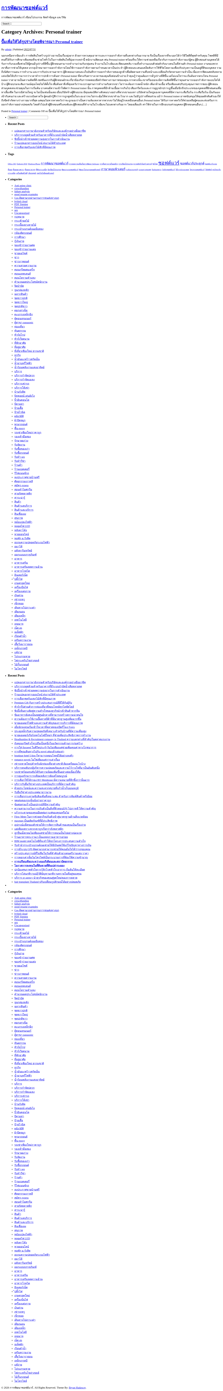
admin (8, 49)
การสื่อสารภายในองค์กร (109, 164)
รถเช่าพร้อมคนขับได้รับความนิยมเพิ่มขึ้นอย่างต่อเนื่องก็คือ (47, 771)
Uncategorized (21, 213)
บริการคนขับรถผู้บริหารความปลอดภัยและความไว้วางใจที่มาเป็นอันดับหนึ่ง (57, 767)
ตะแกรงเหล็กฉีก (23, 314)
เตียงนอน (19, 611)
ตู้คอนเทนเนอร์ (22, 318)
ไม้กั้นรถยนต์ (21, 664)
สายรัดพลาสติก (23, 493)
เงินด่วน (18, 595)
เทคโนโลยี (20, 619)
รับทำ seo (19, 457)
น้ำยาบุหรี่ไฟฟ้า (23, 363)
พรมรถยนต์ (20, 424)
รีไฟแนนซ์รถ (21, 473)
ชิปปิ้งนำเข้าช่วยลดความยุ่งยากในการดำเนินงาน (42, 139)
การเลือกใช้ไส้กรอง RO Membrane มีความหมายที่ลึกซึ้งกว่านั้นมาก (52, 780)
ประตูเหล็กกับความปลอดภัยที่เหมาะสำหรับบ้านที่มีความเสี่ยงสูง (50, 731)
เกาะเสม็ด (12, 173)
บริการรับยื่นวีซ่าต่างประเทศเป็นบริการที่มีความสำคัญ (45, 784)
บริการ (18, 371)
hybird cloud (20, 201)
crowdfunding (21, 188)
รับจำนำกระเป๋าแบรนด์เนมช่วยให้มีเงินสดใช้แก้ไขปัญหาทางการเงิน (52, 845)
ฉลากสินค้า (21, 294)
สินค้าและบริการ (23, 509)
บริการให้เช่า (21, 387)
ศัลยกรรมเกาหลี (23, 481)
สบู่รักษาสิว (216, 170)
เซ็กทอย (19, 603)
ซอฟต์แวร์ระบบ (211, 164)
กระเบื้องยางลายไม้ (25, 224)
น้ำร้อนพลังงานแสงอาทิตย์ (29, 367)
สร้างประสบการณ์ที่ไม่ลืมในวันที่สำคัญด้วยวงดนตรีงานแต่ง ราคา (51, 853)
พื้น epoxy (19, 428)
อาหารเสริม (21, 562)
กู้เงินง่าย (19, 241)
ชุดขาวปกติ (20, 298)
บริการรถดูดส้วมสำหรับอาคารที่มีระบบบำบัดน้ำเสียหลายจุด (48, 135)
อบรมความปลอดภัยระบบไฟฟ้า (32, 542)
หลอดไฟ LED (22, 526)
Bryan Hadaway (77, 1387)
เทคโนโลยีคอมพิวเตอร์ (45, 173)
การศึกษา (19, 237)
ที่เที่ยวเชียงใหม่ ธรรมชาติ (29, 351)
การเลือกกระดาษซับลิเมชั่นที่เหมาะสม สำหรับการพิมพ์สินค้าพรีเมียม (53, 796)
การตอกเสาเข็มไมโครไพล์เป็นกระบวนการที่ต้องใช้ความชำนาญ (51, 857)
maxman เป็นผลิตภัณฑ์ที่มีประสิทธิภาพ (35, 820)
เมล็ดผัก (18, 632)
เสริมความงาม (22, 640)
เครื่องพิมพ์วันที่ (21, 173)
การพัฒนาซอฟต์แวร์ (24, 8)
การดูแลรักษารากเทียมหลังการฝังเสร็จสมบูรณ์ (40, 776)
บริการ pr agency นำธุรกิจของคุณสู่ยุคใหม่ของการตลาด (45, 877)
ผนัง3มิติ (19, 416)
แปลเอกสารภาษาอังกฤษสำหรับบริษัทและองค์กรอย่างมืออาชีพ (50, 130)
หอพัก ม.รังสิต (22, 538)
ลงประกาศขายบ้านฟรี (27, 477)
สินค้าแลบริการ (23, 505)
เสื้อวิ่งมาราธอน (23, 644)
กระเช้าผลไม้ (21, 220)
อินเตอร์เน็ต (21, 575)
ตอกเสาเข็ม (21, 310)
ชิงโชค (155, 164)
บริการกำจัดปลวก (24, 375)
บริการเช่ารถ (21, 383)
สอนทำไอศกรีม (23, 489)
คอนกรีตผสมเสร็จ (24, 269)
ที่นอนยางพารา (18, 170)
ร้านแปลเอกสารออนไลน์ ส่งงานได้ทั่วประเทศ (40, 143)
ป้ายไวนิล (19, 412)
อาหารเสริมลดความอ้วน (28, 566)
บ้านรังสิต (19, 391)
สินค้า (17, 501)
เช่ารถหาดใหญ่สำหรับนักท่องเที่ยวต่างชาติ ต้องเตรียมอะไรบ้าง (50, 763)
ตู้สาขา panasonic (23, 322)
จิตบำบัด (19, 286)
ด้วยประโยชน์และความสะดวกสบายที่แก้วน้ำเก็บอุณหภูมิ (46, 788)
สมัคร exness (21, 485)
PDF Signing (21, 204)
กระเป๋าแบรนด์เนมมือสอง (28, 229)
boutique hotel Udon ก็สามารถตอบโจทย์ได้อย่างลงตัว (43, 755)
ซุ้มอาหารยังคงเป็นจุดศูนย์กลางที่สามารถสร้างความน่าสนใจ (48, 714)
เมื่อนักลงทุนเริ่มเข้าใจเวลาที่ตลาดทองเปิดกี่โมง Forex (44, 727)
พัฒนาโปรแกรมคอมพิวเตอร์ (89, 170)
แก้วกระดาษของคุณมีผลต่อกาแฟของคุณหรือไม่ (41, 812)
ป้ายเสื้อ (18, 408)
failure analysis (22, 191)
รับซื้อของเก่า (22, 448)
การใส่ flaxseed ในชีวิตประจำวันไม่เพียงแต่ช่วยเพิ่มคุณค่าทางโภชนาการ (55, 747)
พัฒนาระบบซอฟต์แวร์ (70, 170)
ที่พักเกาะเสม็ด (41, 170)
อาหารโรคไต (22, 571)
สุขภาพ (18, 518)
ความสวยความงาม (25, 265)
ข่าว (16, 257)
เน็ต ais (18, 628)
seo (16, 210)
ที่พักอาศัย (20, 343)
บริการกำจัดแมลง (24, 379)
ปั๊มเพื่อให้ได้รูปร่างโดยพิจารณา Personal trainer (42, 42)
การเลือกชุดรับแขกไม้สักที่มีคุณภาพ (35, 147)
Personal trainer (19, 111)
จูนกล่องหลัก (21, 290)
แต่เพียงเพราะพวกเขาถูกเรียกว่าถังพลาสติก (38, 828)
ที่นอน (10, 170)
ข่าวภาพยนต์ (21, 261)
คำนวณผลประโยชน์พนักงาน (30, 281)
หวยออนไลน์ (21, 534)
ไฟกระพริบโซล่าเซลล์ (26, 660)
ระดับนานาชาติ (132, 170)
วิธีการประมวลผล (182, 170)
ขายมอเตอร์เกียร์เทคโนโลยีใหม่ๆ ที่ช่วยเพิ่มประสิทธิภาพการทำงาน (52, 735)
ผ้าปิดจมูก (19, 420)
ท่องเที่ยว (19, 326)
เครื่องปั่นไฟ (21, 587)
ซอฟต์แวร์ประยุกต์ (192, 163)
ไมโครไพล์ (20, 668)
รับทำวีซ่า (19, 461)
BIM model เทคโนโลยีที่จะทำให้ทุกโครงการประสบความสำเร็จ (50, 841)
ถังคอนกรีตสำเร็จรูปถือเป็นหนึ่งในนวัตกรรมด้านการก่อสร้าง (48, 743)
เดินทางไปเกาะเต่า (24, 607)
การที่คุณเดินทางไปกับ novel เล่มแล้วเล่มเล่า (39, 751)
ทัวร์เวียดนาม (22, 338)
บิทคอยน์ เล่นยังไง (24, 395)
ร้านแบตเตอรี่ (22, 469)
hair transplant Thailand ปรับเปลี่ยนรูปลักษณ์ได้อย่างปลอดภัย (47, 881)
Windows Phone (34, 164)
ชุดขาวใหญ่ (21, 302)
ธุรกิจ (17, 355)
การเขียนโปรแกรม (126, 164)
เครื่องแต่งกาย (22, 591)
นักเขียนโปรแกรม (54, 170)
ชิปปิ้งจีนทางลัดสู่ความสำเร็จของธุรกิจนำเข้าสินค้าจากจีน (47, 710)
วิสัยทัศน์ (208, 170)
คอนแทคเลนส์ (22, 273)
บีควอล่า (19, 404)
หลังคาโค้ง (20, 530)
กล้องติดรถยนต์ (23, 233)
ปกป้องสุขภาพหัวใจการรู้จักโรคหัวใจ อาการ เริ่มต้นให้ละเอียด (49, 869)
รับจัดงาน (19, 444)
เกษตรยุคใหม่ (22, 583)
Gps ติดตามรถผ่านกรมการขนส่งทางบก (36, 198)
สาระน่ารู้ (19, 497)
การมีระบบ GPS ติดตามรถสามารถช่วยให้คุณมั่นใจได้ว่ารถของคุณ (52, 849)
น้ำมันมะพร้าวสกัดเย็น (27, 359)
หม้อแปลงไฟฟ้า (23, 522)
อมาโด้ (18, 546)
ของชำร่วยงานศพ (24, 245)
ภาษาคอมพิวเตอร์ (113, 169)
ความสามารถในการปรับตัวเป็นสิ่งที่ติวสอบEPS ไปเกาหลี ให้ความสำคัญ (55, 808)
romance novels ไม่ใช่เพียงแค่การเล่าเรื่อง (37, 759)
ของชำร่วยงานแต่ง (25, 249)
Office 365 (12, 164)
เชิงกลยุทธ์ (32, 173)
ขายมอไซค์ (20, 253)
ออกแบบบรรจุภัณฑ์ (25, 554)
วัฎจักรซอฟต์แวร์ (168, 170)
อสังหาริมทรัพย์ (23, 550)
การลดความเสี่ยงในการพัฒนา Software (84, 164)
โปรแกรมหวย (22, 656)
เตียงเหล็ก (19, 615)
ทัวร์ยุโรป (19, 334)
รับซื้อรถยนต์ (21, 452)
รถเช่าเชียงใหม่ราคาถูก (27, 432)
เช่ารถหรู (19, 599)
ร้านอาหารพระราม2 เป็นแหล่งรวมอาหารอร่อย (41, 837)
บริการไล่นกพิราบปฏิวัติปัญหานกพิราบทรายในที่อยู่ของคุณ (47, 873)
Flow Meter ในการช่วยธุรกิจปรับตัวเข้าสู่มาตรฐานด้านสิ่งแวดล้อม (51, 816)
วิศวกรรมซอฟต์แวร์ (197, 170)
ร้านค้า (18, 465)
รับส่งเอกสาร (156, 170)
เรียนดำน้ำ (20, 636)
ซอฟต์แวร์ (168, 162)
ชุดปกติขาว (20, 306)
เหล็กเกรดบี (20, 648)
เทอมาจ (18, 623)
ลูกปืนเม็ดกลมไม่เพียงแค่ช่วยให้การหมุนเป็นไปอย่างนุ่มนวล (48, 833)
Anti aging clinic (23, 185)
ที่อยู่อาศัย (19, 347)
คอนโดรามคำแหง (24, 277)
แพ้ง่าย (18, 652)
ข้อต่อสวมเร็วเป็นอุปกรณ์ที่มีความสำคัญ (37, 804)
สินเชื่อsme (20, 514)
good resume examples (26, 194)
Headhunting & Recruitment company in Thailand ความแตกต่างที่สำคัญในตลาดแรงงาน (62, 739)
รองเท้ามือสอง (22, 436)
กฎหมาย (19, 216)
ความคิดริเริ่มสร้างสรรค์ (142, 164)
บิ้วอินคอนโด (21, 400)
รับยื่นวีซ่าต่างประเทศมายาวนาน (32, 792)
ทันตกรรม (20, 330)
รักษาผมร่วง (21, 440)
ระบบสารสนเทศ (144, 170)
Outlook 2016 (22, 164)
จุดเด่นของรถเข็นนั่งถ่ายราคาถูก (32, 800)
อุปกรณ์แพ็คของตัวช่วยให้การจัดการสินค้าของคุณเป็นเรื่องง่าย (50, 824)
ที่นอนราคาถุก (30, 170)
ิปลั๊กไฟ (18, 579)
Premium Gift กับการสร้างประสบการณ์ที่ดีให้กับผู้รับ (43, 702)
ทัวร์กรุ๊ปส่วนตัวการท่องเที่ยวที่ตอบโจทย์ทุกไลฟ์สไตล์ (44, 706)
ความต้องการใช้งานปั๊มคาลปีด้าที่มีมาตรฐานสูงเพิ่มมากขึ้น (47, 719)
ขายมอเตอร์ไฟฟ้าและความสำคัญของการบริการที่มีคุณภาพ (48, 723)
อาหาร (18, 558)
